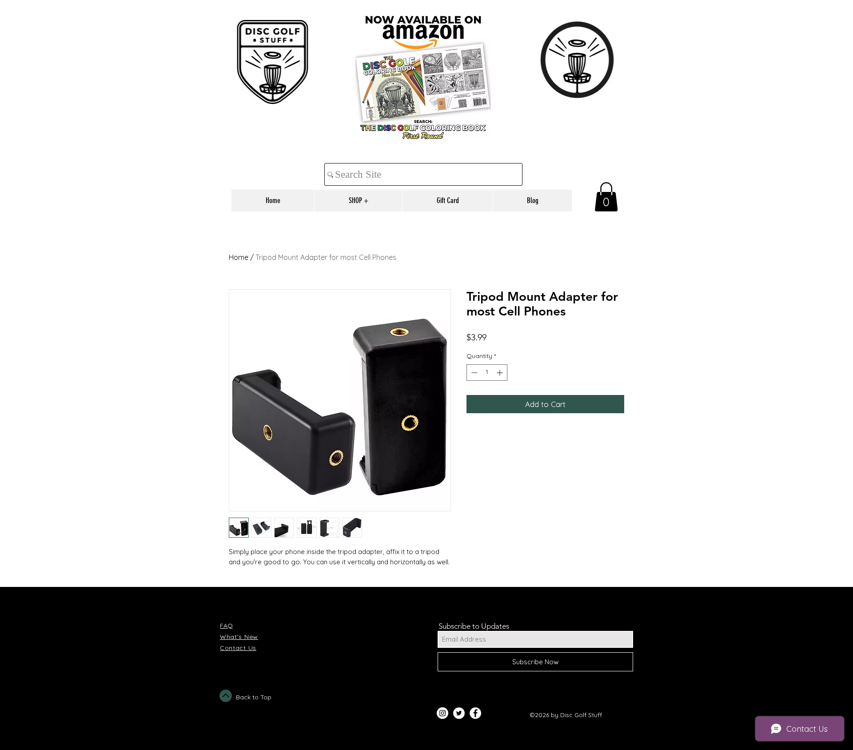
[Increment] (500, 372)
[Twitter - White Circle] (459, 713)
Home (238, 257)
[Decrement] (473, 372)
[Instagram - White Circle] (442, 713)
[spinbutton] (487, 372)
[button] (606, 196)
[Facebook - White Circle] (475, 713)
